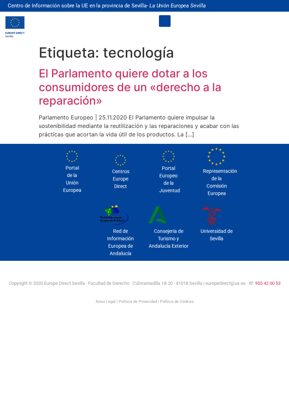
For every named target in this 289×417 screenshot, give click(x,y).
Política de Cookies (177, 301)
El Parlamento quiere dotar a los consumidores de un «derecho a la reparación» (130, 86)
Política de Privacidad (138, 301)
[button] (165, 21)
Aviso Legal (106, 301)
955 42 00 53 (268, 283)
